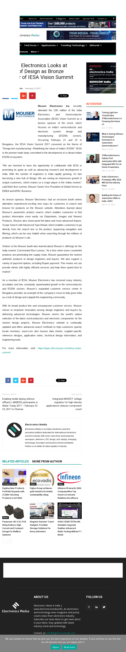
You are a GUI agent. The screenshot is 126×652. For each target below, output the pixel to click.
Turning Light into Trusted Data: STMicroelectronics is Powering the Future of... (112, 118)
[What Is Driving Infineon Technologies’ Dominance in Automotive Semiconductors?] (92, 137)
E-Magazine (61, 18)
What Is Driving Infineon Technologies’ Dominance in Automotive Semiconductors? (112, 140)
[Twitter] (104, 607)
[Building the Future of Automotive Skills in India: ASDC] (92, 198)
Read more (69, 647)
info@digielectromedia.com (60, 633)
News (33, 484)
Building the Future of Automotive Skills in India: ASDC (111, 198)
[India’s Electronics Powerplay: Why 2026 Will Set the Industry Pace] (92, 179)
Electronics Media (36, 424)
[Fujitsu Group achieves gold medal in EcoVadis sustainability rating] (42, 477)
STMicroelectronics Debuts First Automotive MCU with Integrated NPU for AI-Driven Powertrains (112, 161)
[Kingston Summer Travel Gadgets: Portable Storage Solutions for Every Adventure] (42, 510)
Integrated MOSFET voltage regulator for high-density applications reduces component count (64, 404)
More (34, 51)
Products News (9, 484)
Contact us (102, 18)
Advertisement (46, 18)
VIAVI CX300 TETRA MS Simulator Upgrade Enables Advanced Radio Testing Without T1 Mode (70, 528)
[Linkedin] (96, 607)
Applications (49, 45)
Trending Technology (73, 45)
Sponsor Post (88, 18)
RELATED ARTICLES (15, 461)
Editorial (94, 45)
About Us (33, 18)
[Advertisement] (42, 364)
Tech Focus (30, 45)
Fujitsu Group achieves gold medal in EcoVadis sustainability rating (41, 491)
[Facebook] (114, 18)
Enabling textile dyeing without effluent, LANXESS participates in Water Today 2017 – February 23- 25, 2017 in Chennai (20, 404)
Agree (55, 647)
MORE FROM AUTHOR (47, 461)
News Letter (74, 18)
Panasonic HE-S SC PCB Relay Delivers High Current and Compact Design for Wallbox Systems (14, 528)
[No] (122, 643)
